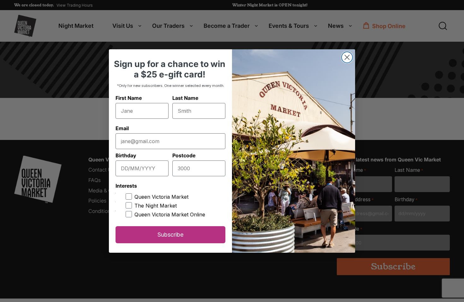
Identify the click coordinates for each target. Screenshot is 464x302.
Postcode (183, 155)
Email (122, 128)
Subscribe (170, 234)
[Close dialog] (347, 57)
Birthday (126, 155)
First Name (129, 98)
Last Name (185, 98)
